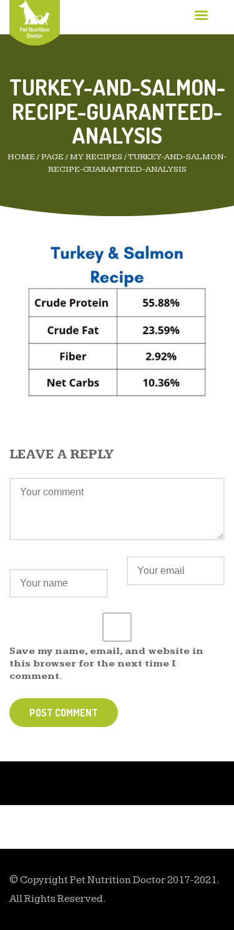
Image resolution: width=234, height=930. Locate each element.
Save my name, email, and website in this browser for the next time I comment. (106, 663)
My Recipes (96, 157)
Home (21, 157)
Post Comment (63, 712)
